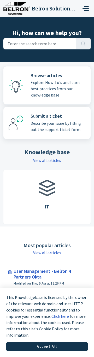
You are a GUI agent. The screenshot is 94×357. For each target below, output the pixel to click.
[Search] (83, 43)
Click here (60, 316)
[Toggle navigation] (85, 8)
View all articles (47, 160)
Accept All (47, 346)
